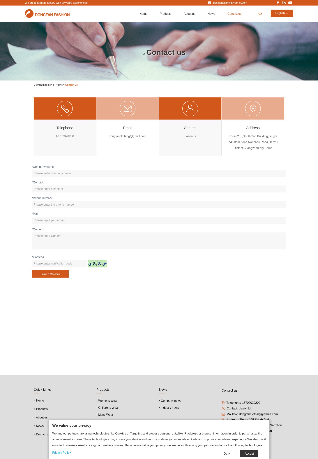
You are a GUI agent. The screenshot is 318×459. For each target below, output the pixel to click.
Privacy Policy (61, 452)
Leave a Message (50, 274)
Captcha (38, 257)
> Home (39, 400)
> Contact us (42, 434)
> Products (41, 409)
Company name (43, 166)
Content (37, 229)
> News (39, 426)
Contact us (71, 84)
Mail (35, 213)
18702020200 (251, 402)
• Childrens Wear (107, 407)
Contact (37, 182)
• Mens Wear (104, 414)
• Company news (170, 400)
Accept (249, 453)
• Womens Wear (107, 400)
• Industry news (169, 407)
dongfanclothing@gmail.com (258, 414)
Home (60, 84)
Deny (227, 453)
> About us (40, 417)
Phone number (42, 198)
